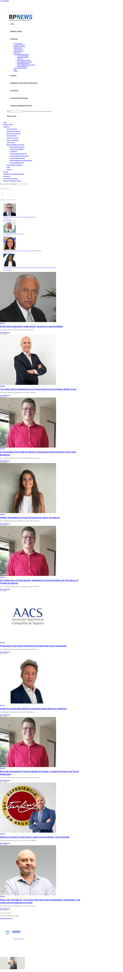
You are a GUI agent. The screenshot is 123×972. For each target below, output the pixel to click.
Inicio (5, 122)
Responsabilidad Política (17, 158)
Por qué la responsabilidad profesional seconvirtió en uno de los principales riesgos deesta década (29, 267)
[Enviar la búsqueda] (28, 184)
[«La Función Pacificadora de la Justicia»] (9, 232)
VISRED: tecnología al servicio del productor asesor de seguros (30, 517)
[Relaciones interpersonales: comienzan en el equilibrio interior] (9, 215)
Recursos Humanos (12, 140)
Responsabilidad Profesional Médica (21, 160)
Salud (8, 167)
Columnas (6, 126)
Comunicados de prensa (10, 178)
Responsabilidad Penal (17, 163)
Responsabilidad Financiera (18, 154)
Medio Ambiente (12, 135)
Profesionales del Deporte (15, 165)
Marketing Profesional (13, 133)
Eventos (5, 172)
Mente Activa (11, 142)
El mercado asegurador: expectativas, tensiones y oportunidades (31, 326)
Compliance (13, 151)
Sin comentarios (7, 219)
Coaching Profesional (13, 131)
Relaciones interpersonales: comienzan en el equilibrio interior (19, 217)
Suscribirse (6, 176)
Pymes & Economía (12, 138)
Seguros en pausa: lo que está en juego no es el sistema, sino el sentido (34, 837)
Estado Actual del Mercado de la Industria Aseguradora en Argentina (33, 708)
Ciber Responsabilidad (16, 149)
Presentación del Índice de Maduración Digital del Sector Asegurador (33, 645)
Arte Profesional (12, 129)
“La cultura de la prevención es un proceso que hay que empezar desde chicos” (38, 389)
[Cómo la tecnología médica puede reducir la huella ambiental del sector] (9, 249)
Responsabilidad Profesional (15, 144)
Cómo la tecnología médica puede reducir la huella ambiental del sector (22, 250)
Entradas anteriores (7, 918)
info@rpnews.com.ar (19, 938)
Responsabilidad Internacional (19, 156)
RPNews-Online (8, 124)
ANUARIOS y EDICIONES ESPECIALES (13, 174)
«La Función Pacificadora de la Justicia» (13, 233)
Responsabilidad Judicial (17, 147)
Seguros (9, 169)
